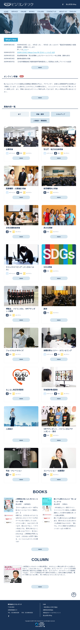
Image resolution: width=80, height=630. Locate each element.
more (40, 67)
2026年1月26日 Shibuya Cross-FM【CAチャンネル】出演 (36, 52)
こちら (25, 49)
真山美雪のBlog (71, 4)
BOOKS (31, 11)
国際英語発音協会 (48, 610)
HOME (6, 11)
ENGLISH (73, 11)
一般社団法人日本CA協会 (50, 607)
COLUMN (40, 11)
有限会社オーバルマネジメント (52, 612)
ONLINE (23, 11)
